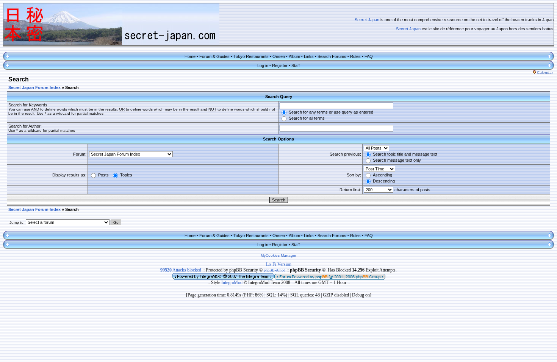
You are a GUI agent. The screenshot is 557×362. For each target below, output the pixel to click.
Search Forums (332, 56)
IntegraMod (232, 282)
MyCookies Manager (278, 255)
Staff (295, 65)
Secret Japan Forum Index (34, 87)
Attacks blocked (180, 270)
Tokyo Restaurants (251, 56)
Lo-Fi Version (278, 264)
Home (190, 56)
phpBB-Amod (274, 270)
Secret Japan (367, 19)
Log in (262, 65)
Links (309, 56)
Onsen (278, 56)
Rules (355, 56)
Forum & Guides (214, 56)
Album (294, 56)
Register (280, 65)
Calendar (545, 72)
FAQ (369, 56)
